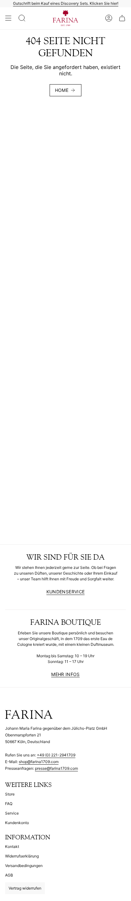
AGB (9, 875)
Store (10, 794)
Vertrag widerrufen (25, 888)
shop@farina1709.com (39, 761)
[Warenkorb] (122, 18)
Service (12, 813)
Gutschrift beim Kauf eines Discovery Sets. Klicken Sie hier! (65, 3)
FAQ (8, 803)
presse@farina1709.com (56, 768)
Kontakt (12, 846)
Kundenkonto (17, 822)
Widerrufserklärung (22, 856)
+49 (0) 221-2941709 (56, 755)
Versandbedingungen (24, 865)
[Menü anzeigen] (8, 18)
